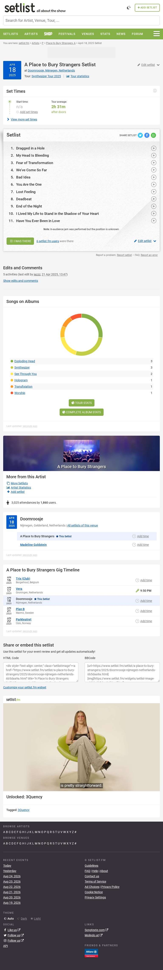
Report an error (149, 255)
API (5, 946)
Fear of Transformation (34, 163)
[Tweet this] (140, 135)
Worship (19, 393)
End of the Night (29, 206)
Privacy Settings (95, 897)
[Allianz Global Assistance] (91, 953)
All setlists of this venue (82, 525)
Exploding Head (24, 361)
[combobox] (81, 20)
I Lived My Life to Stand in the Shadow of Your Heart (57, 213)
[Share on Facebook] (147, 135)
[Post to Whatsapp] (153, 135)
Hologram (21, 380)
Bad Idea (23, 177)
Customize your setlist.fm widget (24, 687)
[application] (81, 747)
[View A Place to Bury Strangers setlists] (81, 449)
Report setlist (124, 255)
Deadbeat (24, 199)
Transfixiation (23, 386)
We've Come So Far (31, 170)
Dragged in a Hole (30, 148)
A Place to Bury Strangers (52, 65)
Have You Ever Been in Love (38, 221)
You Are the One (29, 184)
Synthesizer (22, 367)
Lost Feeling (26, 192)
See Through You (25, 374)
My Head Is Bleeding (32, 155)
